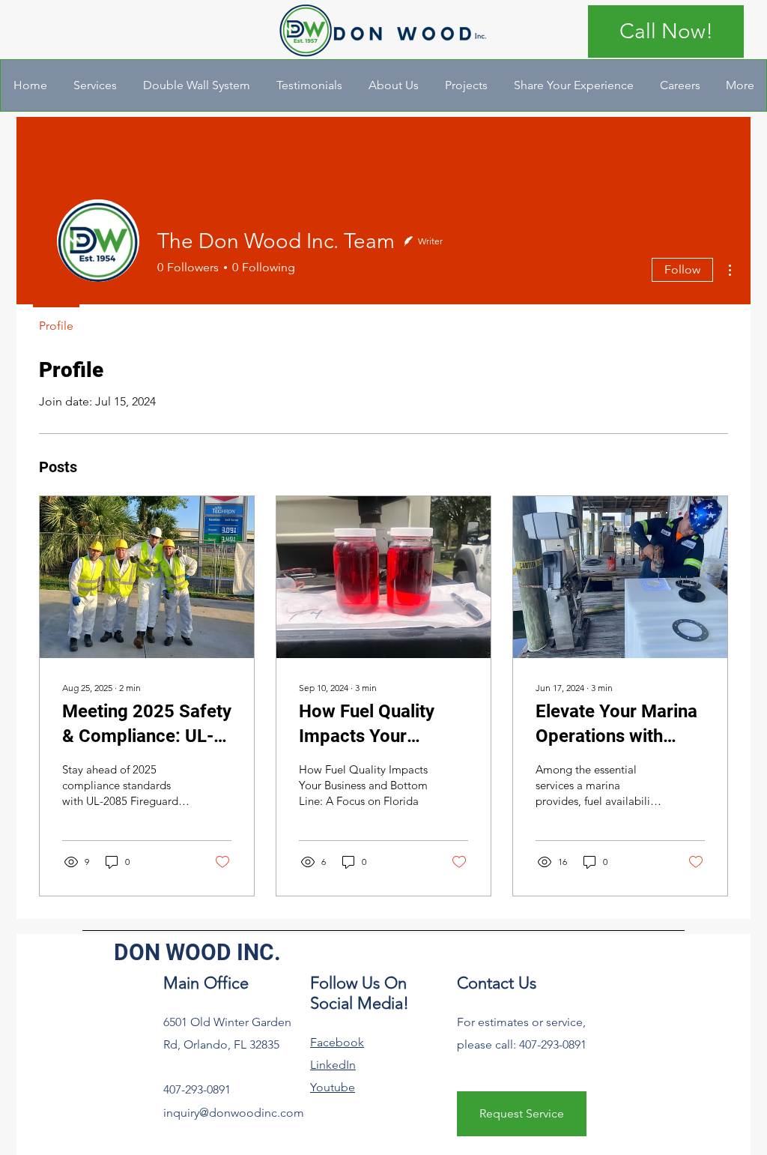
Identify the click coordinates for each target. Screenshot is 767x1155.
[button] (95, 85)
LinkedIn (333, 1065)
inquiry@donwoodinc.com (233, 1113)
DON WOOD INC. (197, 952)
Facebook (337, 1042)
